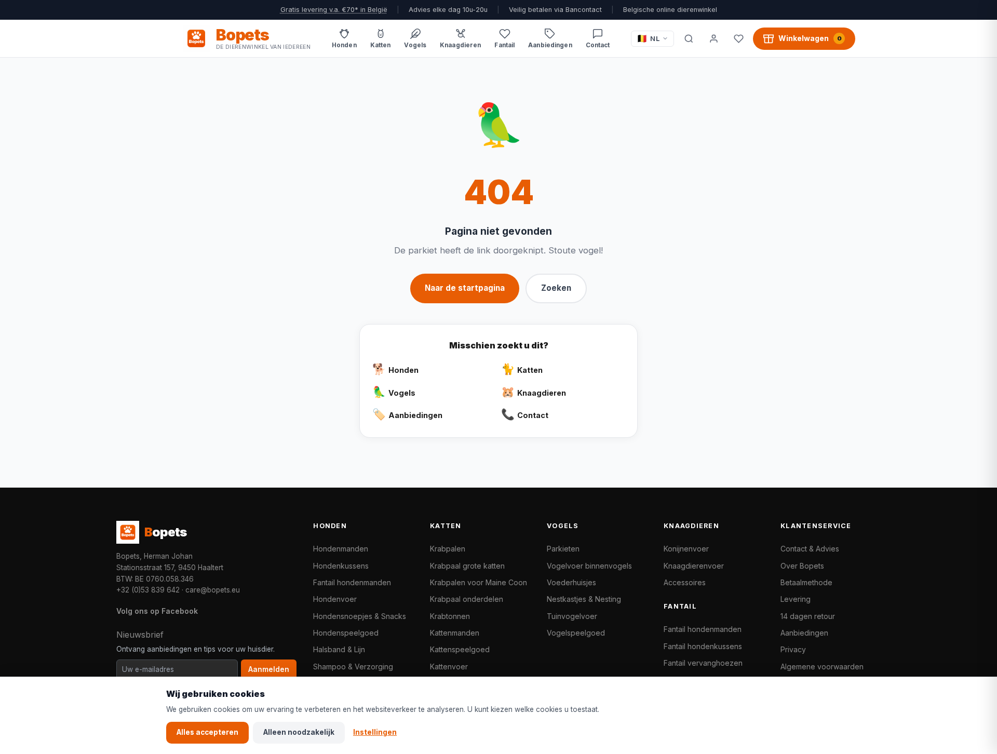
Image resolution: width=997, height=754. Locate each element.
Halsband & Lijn (339, 649)
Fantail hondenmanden (352, 582)
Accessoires (685, 582)
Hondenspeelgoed (346, 632)
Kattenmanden (454, 632)
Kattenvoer (449, 666)
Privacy (793, 649)
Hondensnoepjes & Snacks (359, 616)
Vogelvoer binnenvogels (589, 565)
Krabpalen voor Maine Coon (478, 582)
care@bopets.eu (212, 590)
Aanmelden (268, 669)
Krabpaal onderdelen (466, 599)
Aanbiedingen (804, 632)
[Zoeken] (688, 38)
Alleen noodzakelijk (298, 732)
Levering (795, 599)
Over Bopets (802, 565)
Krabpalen (447, 548)
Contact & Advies (809, 548)
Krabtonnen (450, 616)
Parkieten (563, 548)
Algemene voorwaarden (822, 666)
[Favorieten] (738, 38)
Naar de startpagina (465, 288)
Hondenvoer (335, 599)
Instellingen (375, 732)
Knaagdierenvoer (694, 565)
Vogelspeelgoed (576, 632)
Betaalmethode (806, 582)
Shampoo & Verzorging (353, 666)
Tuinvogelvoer (572, 616)
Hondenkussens (341, 565)
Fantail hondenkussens (703, 646)
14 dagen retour (807, 616)
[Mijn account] (713, 38)
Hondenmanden (340, 548)
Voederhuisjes (571, 582)
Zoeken (556, 288)
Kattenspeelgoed (460, 649)
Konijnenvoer (686, 548)
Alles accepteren (207, 732)
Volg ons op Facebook (157, 611)
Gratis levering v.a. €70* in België (333, 10)
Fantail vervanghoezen (703, 662)
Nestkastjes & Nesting (584, 599)
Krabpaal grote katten (467, 565)
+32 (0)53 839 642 (148, 590)
